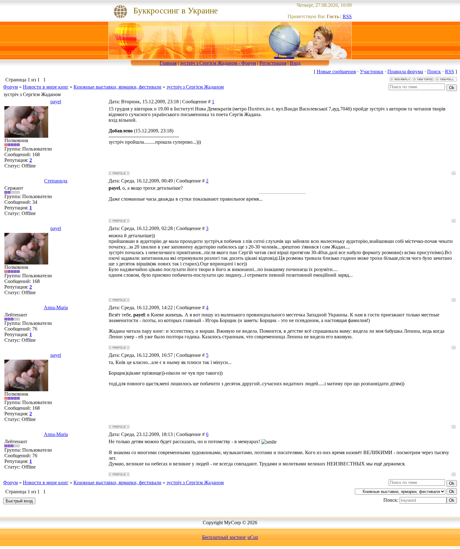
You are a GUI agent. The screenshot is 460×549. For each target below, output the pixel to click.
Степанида (55, 180)
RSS (347, 16)
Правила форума (405, 71)
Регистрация (272, 63)
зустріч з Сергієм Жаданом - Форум (218, 63)
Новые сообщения (336, 71)
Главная (168, 63)
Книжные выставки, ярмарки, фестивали (117, 87)
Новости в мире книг (46, 87)
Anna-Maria (56, 307)
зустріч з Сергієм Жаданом (195, 87)
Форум (10, 87)
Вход (295, 63)
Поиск (434, 71)
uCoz (253, 537)
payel (55, 101)
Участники (371, 71)
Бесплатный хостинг (224, 537)
